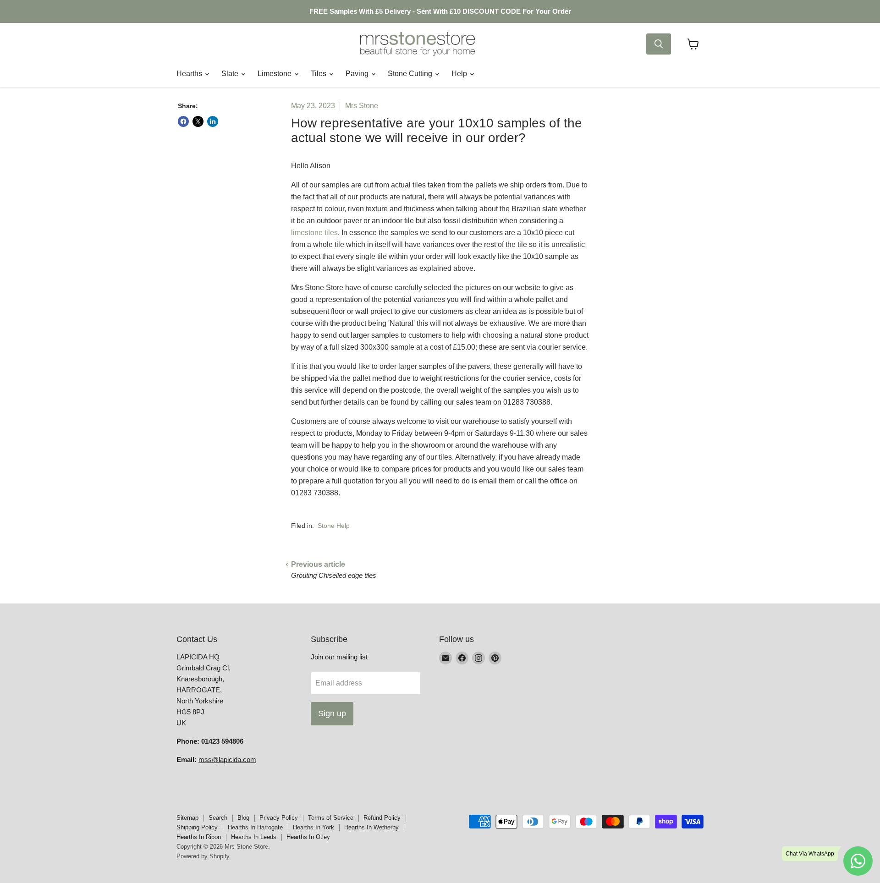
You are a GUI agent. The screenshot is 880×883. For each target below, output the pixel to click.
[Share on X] (198, 121)
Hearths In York (313, 827)
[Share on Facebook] (183, 121)
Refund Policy (382, 817)
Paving (358, 73)
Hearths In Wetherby (371, 827)
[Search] (658, 44)
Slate (230, 73)
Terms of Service (330, 817)
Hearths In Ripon (198, 837)
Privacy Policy (278, 817)
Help (460, 73)
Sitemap (187, 817)
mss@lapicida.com (227, 759)
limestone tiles (314, 232)
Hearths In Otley (308, 837)
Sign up (332, 713)
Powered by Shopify (203, 856)
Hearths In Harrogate (255, 827)
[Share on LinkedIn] (212, 121)
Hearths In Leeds (253, 837)
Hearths (190, 73)
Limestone (275, 73)
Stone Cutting (411, 73)
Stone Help (334, 525)
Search (218, 817)
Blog (243, 817)
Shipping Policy (197, 827)
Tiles (319, 73)
